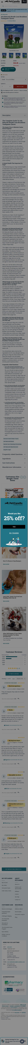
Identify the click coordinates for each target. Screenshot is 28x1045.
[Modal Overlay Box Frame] (14, 522)
